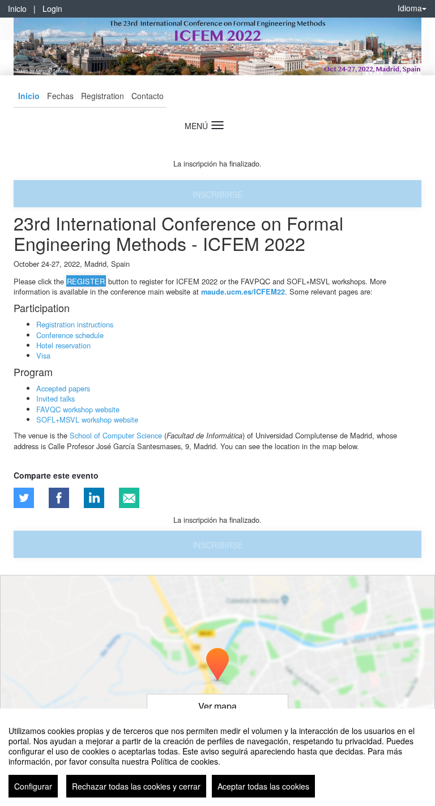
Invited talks (55, 398)
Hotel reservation (63, 345)
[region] (217, 757)
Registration (102, 95)
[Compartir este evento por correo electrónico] (129, 498)
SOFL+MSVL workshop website (87, 419)
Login (52, 8)
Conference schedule (70, 335)
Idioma (410, 8)
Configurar (33, 786)
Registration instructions (74, 324)
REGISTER (86, 281)
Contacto (147, 95)
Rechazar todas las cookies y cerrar (136, 786)
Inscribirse (217, 194)
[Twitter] (24, 498)
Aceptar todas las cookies (263, 786)
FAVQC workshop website (78, 409)
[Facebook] (59, 498)
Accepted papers (63, 388)
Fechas (60, 95)
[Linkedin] (94, 498)
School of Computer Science (116, 435)
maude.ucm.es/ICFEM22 (243, 292)
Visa (43, 355)
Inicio (17, 8)
